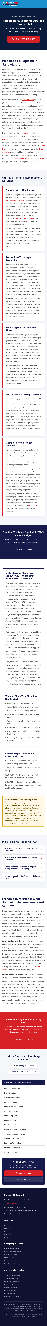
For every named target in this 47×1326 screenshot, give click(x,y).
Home (14, 16)
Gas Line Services (11, 1111)
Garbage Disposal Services (14, 1134)
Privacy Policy (9, 1237)
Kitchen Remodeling (12, 1148)
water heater (33, 506)
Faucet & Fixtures (10, 1284)
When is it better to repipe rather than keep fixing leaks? (22, 849)
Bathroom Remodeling (12, 1143)
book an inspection (10, 139)
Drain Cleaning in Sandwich (23, 1066)
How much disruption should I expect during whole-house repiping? (20, 868)
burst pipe (25, 133)
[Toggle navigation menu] (42, 4)
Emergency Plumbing (12, 1088)
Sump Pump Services (12, 1116)
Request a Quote (23, 1179)
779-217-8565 (28, 100)
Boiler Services (10, 1120)
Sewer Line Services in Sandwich (23, 1072)
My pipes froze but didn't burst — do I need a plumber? (22, 877)
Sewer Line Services (12, 1102)
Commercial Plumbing (12, 1152)
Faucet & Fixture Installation (15, 1129)
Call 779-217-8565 (24, 550)
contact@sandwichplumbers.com (15, 1207)
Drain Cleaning (10, 1093)
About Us (7, 1228)
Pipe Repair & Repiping (13, 1125)
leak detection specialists (25, 218)
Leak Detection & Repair (13, 1107)
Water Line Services (12, 1138)
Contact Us (8, 1234)
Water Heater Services (12, 1098)
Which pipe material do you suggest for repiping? (21, 858)
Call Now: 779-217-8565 (23, 39)
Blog (5, 1231)
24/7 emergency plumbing (16, 201)
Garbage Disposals (10, 1287)
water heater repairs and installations (28, 158)
